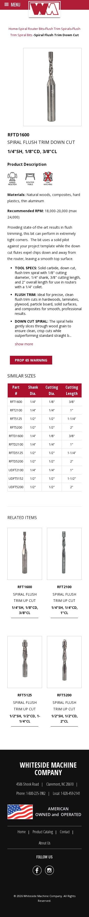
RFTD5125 (16, 453)
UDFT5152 (16, 478)
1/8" (52, 402)
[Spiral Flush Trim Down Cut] (52, 87)
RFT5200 (16, 427)
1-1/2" (71, 478)
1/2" (33, 419)
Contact (65, 831)
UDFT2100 (16, 470)
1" (71, 410)
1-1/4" (71, 419)
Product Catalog (43, 831)
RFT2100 (16, 410)
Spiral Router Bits (31, 28)
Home (13, 28)
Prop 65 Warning (31, 360)
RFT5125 (16, 419)
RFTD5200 (16, 461)
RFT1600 (16, 402)
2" (71, 427)
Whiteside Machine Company (42, 896)
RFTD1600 (16, 436)
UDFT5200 (16, 487)
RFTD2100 (16, 444)
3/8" (72, 402)
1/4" (33, 402)
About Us (44, 843)
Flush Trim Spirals (58, 28)
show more (24, 344)
